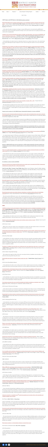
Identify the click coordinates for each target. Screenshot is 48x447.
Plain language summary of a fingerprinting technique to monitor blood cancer (16, 422)
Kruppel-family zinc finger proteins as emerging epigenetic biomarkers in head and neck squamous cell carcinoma (23, 294)
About (7, 11)
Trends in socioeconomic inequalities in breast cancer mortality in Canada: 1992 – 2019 (18, 100)
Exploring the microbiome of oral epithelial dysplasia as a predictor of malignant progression (19, 336)
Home (3, 11)
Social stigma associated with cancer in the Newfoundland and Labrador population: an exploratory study (21, 282)
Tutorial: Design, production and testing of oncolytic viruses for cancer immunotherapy (18, 88)
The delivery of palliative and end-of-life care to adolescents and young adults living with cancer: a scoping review (23, 246)
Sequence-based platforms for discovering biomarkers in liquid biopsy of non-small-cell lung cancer (20, 308)
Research (14, 11)
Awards (37, 11)
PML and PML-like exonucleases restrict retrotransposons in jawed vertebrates (16, 367)
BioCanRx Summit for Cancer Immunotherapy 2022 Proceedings (14, 180)
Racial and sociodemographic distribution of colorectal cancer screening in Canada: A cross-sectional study (22, 131)
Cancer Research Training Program (25, 11)
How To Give (24, 15)
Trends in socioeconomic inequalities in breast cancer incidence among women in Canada (18, 219)
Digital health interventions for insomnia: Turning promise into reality (15, 258)
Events (43, 11)
